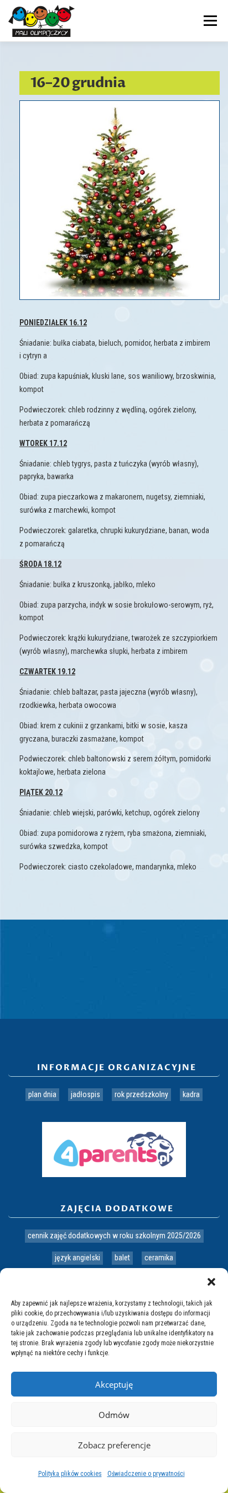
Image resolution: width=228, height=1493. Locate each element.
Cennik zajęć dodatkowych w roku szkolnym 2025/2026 (114, 1235)
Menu (208, 20)
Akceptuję (114, 1384)
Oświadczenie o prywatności (146, 1474)
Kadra (191, 1094)
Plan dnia (42, 1094)
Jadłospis (85, 1094)
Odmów (114, 1414)
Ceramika (158, 1257)
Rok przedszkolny (141, 1094)
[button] (211, 1281)
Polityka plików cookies (70, 1474)
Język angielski (77, 1257)
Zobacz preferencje (114, 1445)
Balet (122, 1257)
